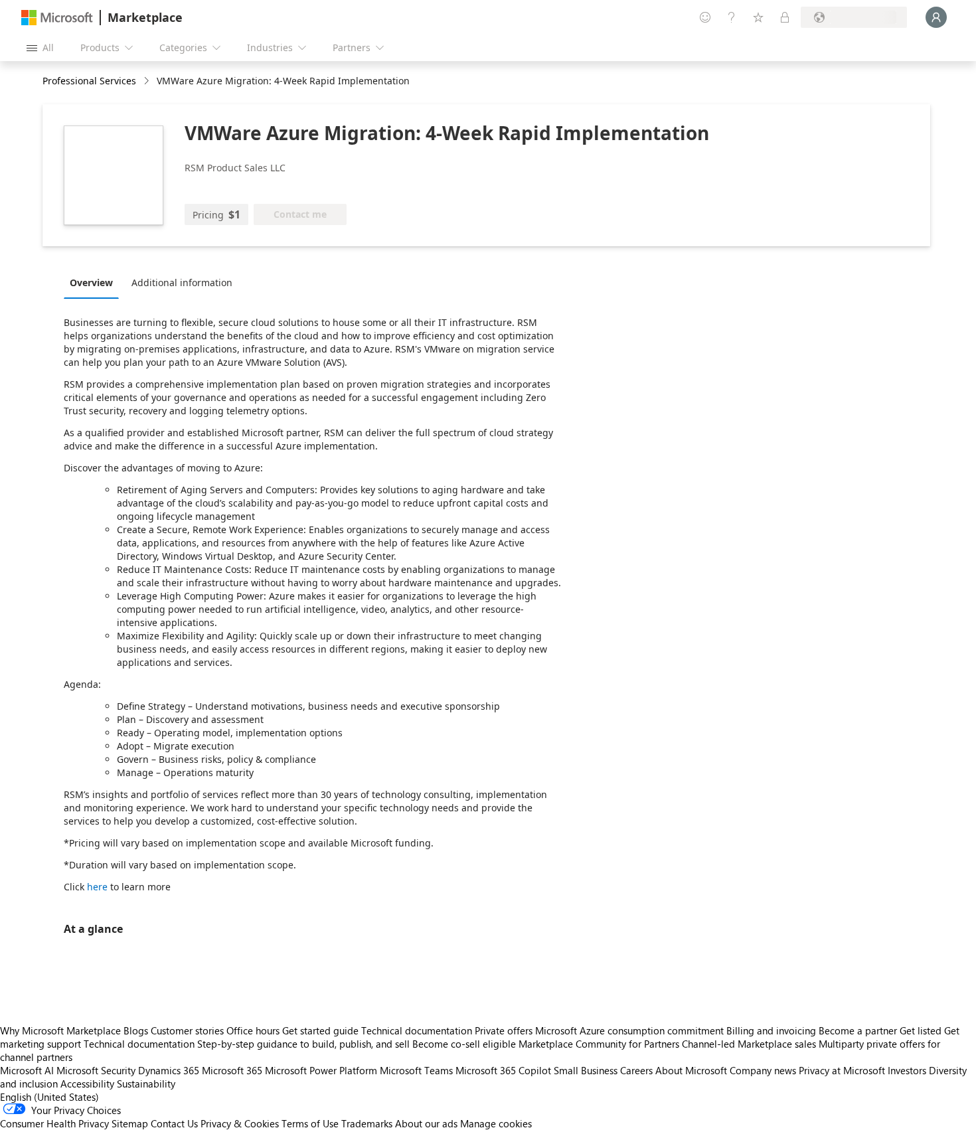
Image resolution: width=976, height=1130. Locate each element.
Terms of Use (310, 1123)
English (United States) (49, 1096)
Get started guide (320, 1030)
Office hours (253, 1030)
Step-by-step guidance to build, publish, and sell (303, 1043)
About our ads (426, 1123)
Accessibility (87, 1083)
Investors (907, 1070)
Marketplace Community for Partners (599, 1043)
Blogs (135, 1030)
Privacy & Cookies (240, 1123)
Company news (763, 1070)
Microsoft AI (27, 1070)
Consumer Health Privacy (54, 1123)
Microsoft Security (95, 1070)
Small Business (585, 1070)
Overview (91, 282)
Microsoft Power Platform (321, 1070)
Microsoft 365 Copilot (503, 1070)
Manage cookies (496, 1123)
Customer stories (187, 1030)
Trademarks (366, 1123)
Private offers (503, 1030)
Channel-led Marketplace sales (749, 1043)
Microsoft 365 (232, 1070)
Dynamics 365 (168, 1070)
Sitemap (130, 1123)
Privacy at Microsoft (842, 1070)
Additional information (181, 282)
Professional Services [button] (89, 80)
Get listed (920, 1030)
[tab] (94, 282)
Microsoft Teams (416, 1070)
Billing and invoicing (771, 1030)
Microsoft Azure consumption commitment (630, 1030)
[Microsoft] (57, 17)
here (97, 886)
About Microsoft (691, 1070)
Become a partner (858, 1030)
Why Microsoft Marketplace (60, 1030)
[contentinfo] (148, 81)
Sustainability (146, 1083)
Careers (636, 1070)
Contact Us (174, 1123)
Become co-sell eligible (464, 1043)
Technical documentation (416, 1030)
